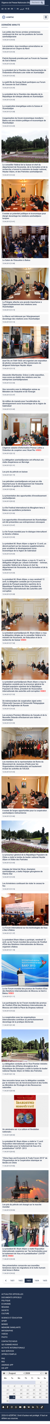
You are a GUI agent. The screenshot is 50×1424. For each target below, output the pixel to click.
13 (28, 1390)
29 (40, 1397)
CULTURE (5, 1313)
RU (5, 9)
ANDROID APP (7, 1365)
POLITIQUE (5, 1301)
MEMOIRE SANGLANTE (11, 1327)
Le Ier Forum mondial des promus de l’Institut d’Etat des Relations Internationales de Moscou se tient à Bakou (24, 990)
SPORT (4, 1321)
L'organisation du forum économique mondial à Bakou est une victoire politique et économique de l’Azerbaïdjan (24, 120)
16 (47, 1390)
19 (21, 1394)
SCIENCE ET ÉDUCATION (11, 1318)
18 (14, 1394)
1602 (20, 1280)
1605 (45, 1280)
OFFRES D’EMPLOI (8, 1354)
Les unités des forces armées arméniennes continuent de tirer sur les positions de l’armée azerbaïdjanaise (22, 34)
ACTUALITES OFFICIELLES (12, 1294)
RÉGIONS (5, 1307)
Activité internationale (13, 1348)
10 (7, 1390)
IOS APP (4, 1368)
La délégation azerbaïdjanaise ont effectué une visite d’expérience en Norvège (23, 461)
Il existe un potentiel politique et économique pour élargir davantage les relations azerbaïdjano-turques (24, 215)
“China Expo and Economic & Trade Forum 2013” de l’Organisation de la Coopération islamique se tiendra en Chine (24, 1160)
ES (18, 9)
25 (14, 1397)
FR (15, 9)
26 (21, 1397)
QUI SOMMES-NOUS (9, 1344)
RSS (3, 1362)
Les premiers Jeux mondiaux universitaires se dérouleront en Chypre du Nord (22, 47)
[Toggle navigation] (45, 17)
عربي (22, 9)
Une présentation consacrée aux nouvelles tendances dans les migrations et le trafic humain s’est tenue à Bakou (23, 1267)
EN (9, 9)
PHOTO (4, 1337)
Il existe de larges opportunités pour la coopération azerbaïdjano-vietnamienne (24, 811)
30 (47, 1397)
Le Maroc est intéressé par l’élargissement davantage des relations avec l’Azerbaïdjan (21, 317)
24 (7, 1397)
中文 (27, 9)
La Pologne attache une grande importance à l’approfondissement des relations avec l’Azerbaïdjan (22, 304)
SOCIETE (5, 1310)
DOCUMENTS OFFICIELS (11, 1297)
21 (34, 1394)
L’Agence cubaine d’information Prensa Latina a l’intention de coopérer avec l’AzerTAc (23, 449)
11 (14, 1390)
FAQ (3, 1358)
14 (34, 1390)
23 (47, 1394)
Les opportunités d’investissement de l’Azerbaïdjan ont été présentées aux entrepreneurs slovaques (24, 521)
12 (21, 1390)
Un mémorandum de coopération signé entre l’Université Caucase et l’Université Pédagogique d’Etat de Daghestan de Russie (23, 703)
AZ (2, 9)
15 (40, 1390)
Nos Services (7, 1351)
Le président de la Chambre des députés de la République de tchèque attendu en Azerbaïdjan (22, 95)
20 (28, 1394)
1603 (28, 1280)
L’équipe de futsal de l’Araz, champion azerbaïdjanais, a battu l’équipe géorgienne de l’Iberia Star (22, 871)
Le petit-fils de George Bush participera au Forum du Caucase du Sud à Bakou (23, 83)
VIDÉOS (4, 1334)
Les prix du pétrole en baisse (15, 472)
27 (28, 1397)
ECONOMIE (6, 1304)
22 (40, 1394)
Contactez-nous (9, 1341)
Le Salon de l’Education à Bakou (16, 260)
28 (34, 1397)
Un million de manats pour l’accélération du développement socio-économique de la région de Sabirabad (24, 403)
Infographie (7, 1331)
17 (7, 1394)
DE (12, 9)
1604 (37, 1280)
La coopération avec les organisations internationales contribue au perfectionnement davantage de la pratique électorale (22, 1019)
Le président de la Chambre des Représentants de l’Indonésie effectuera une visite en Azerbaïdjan (24, 71)
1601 (12, 1280)
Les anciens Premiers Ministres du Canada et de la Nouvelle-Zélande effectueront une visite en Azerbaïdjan (24, 717)
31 (7, 1401)
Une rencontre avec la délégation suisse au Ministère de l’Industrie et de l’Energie (21, 390)
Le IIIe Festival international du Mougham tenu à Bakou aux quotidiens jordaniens (23, 509)
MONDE (4, 1324)
